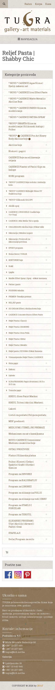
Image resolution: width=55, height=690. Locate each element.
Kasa (48, 3)
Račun (28, 3)
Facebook (8, 574)
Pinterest (27, 574)
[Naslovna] (27, 21)
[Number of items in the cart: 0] (7, 552)
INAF (40, 685)
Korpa (38, 3)
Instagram (18, 574)
